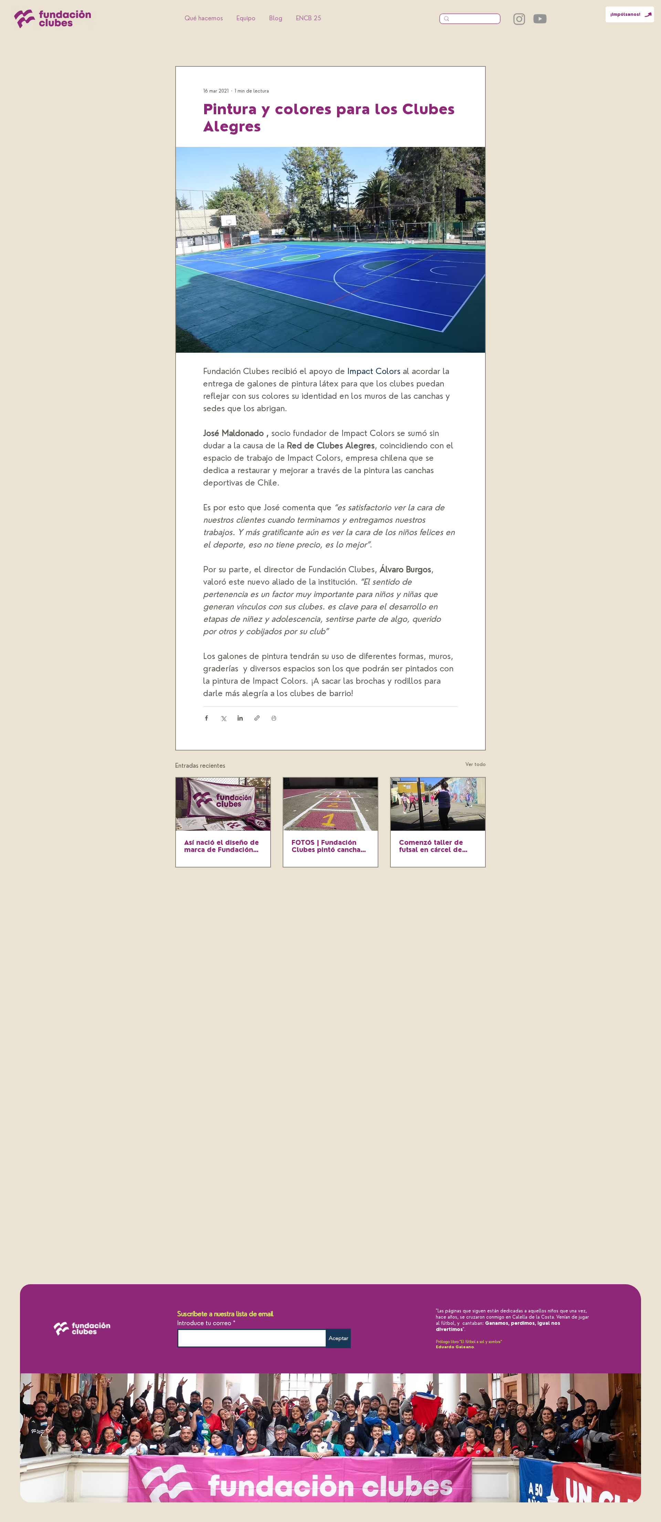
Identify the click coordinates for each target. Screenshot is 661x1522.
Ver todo (475, 764)
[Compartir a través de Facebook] (206, 718)
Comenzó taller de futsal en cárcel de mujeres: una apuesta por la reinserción (434, 846)
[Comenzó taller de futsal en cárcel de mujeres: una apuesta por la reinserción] (438, 804)
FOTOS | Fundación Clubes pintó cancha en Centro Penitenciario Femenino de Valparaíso (326, 846)
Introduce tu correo (204, 1323)
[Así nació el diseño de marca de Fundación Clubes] (223, 804)
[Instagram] (519, 18)
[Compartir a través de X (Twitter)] (223, 718)
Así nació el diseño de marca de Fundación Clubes (221, 846)
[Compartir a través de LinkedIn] (240, 718)
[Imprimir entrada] (274, 718)
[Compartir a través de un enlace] (257, 718)
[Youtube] (540, 18)
